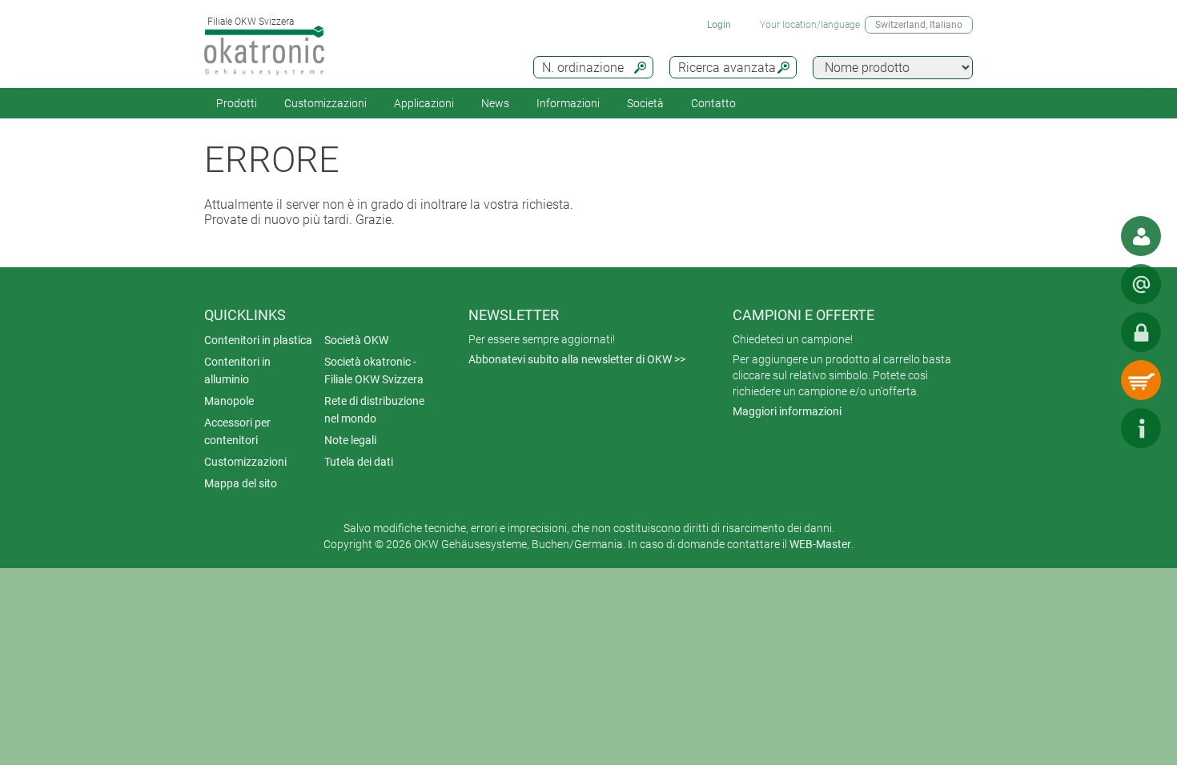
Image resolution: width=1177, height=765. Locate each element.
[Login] (1141, 332)
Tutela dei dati (358, 461)
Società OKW (356, 340)
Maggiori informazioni (787, 411)
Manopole (229, 401)
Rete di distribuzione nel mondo (374, 410)
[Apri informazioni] (1141, 428)
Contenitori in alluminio (237, 370)
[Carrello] (1141, 380)
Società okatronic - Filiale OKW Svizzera (374, 370)
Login (719, 24)
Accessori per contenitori (237, 431)
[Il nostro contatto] (1141, 236)
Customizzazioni (325, 103)
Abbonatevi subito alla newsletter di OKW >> (576, 359)
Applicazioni (424, 103)
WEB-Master (820, 544)
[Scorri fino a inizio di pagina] (1093, 428)
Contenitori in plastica (258, 340)
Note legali (350, 440)
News (495, 103)
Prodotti (236, 103)
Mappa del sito (240, 483)
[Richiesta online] (1141, 284)
